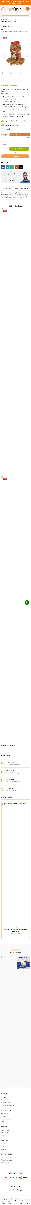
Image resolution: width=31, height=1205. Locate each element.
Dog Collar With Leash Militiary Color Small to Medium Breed (15, 930)
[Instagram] (13, 1190)
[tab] (7, 188)
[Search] (28, 13)
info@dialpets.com (8, 1163)
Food (7, 19)
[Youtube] (21, 1190)
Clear (28, 137)
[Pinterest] (17, 1190)
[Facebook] (10, 1190)
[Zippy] (7, 1018)
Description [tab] (7, 188)
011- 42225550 (7, 1157)
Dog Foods (14, 19)
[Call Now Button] (27, 602)
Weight (4, 135)
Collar (15, 927)
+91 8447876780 (8, 1160)
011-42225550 (12, 180)
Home (3, 19)
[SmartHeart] (23, 962)
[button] (2, 8)
